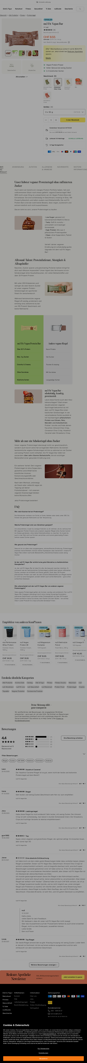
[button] (44, 529)
